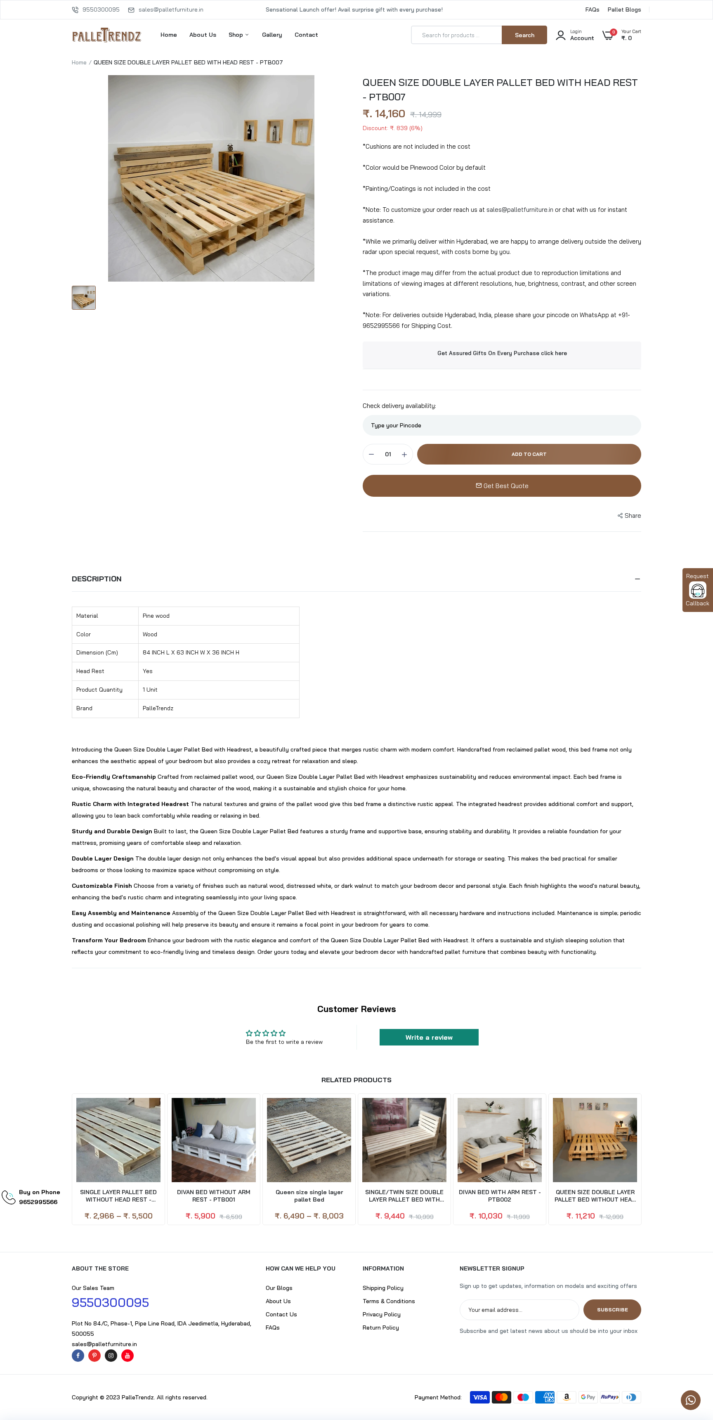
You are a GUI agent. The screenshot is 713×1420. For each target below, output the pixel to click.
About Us (202, 34)
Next (641, 1160)
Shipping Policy (383, 1288)
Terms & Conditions (389, 1301)
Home (169, 34)
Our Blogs (279, 1288)
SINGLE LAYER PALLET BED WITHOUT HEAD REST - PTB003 (118, 1195)
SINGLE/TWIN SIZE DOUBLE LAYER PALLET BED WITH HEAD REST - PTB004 (404, 1195)
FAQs (593, 9)
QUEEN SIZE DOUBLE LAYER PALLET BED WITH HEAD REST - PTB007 (500, 89)
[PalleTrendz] (107, 34)
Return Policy (381, 1327)
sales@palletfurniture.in (171, 9)
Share (633, 515)
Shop (237, 34)
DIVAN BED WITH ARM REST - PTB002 (500, 1195)
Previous (71, 1160)
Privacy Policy (382, 1314)
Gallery (272, 34)
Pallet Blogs (624, 9)
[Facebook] (78, 1355)
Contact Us (281, 1314)
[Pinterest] (94, 1355)
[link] (690, 1360)
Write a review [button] (429, 1037)
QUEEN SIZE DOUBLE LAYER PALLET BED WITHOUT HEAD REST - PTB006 (595, 1195)
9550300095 (101, 9)
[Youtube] (127, 1355)
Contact (306, 34)
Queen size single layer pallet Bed (309, 1195)
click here (554, 353)
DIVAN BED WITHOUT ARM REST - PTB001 (213, 1195)
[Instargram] (111, 1355)
